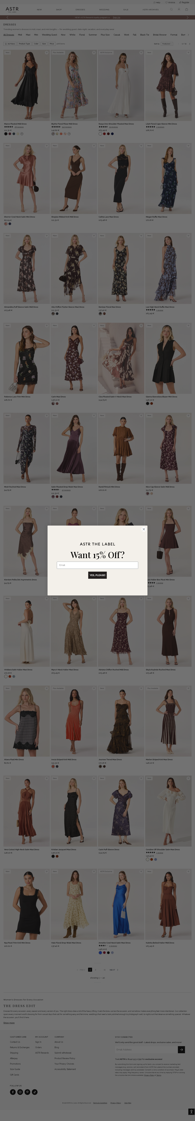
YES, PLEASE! (97, 575)
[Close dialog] (143, 529)
